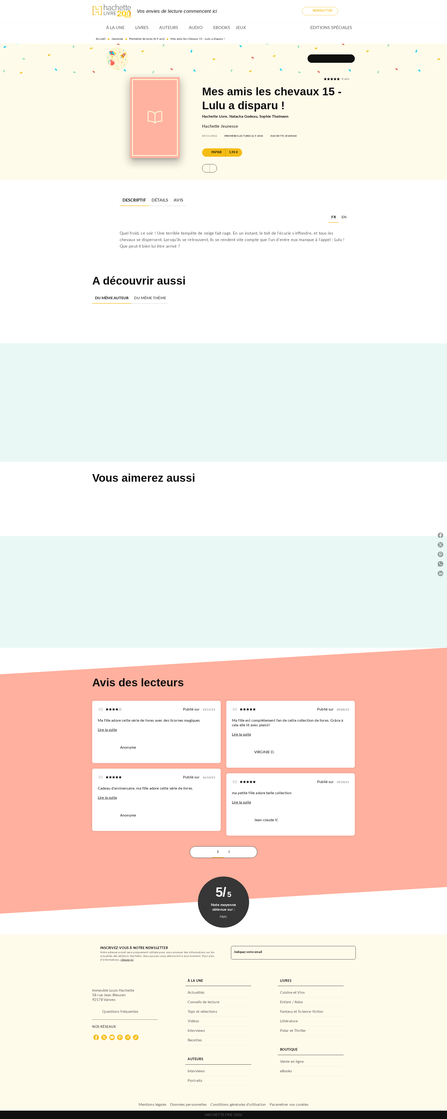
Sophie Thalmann (273, 116)
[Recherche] (349, 11)
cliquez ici (127, 959)
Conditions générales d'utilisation (238, 1104)
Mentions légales (152, 1104)
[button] (320, 11)
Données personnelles (188, 1104)
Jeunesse (117, 38)
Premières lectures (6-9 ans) (146, 38)
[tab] (97, 27)
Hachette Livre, (215, 116)
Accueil (100, 38)
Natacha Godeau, (244, 116)
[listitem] (96, 1037)
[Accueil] (111, 11)
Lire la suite (107, 730)
